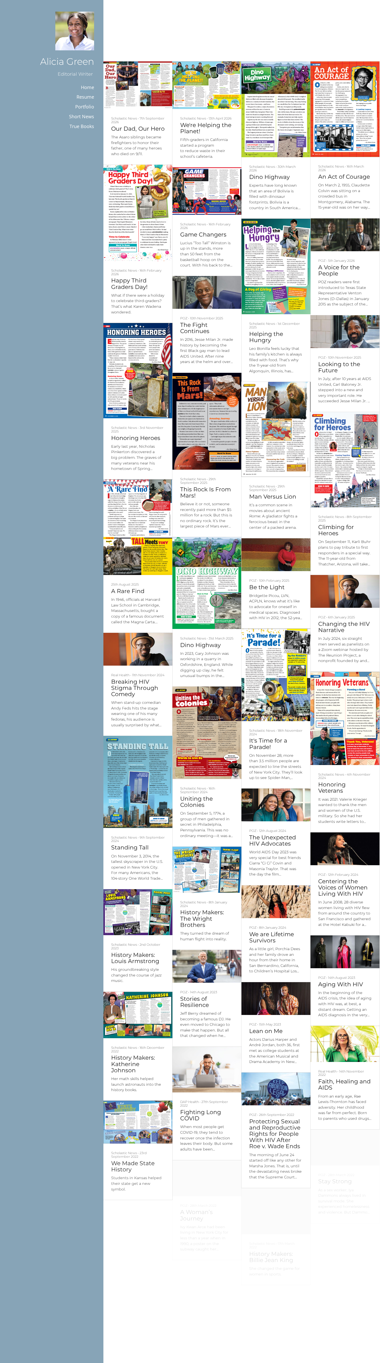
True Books (82, 126)
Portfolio (84, 107)
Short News (81, 116)
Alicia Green (67, 61)
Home (87, 87)
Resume (85, 97)
